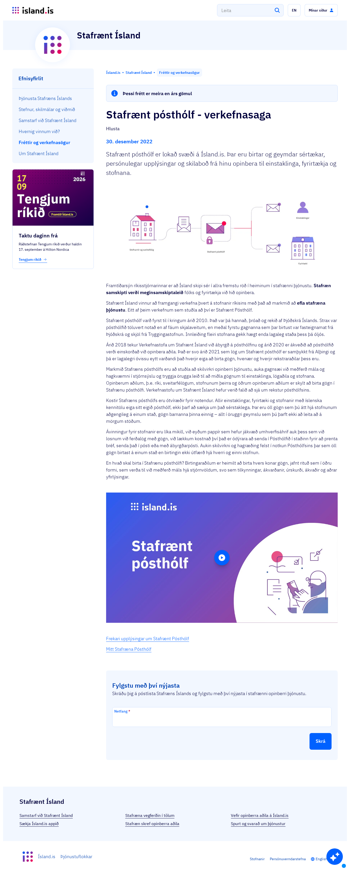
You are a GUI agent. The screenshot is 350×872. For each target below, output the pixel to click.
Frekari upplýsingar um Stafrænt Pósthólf (147, 639)
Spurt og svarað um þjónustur (258, 823)
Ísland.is (46, 856)
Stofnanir (257, 859)
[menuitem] (53, 98)
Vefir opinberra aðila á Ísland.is (260, 815)
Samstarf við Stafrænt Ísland (46, 815)
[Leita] (277, 10)
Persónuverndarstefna (288, 859)
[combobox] (250, 10)
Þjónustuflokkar (76, 856)
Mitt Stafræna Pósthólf (128, 649)
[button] (294, 10)
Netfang (122, 711)
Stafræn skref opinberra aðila (152, 823)
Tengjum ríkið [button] (30, 259)
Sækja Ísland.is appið (39, 823)
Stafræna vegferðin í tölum (149, 815)
